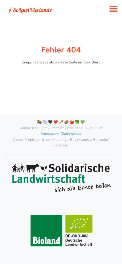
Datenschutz (71, 133)
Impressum (50, 133)
